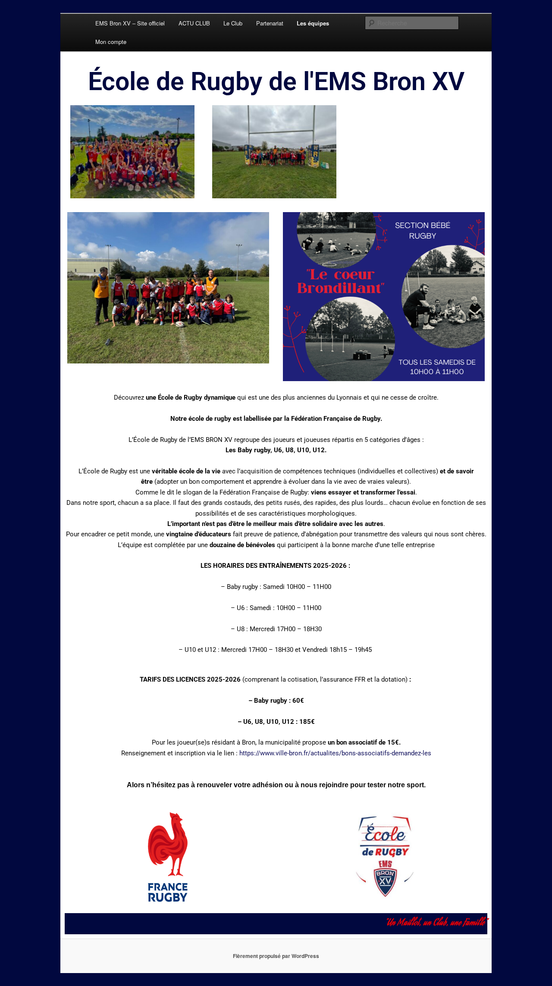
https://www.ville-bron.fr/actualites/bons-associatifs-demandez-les (335, 753)
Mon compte (110, 42)
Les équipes (313, 23)
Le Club (232, 23)
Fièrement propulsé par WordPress (276, 956)
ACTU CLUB (194, 23)
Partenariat (269, 23)
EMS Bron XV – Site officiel (130, 23)
